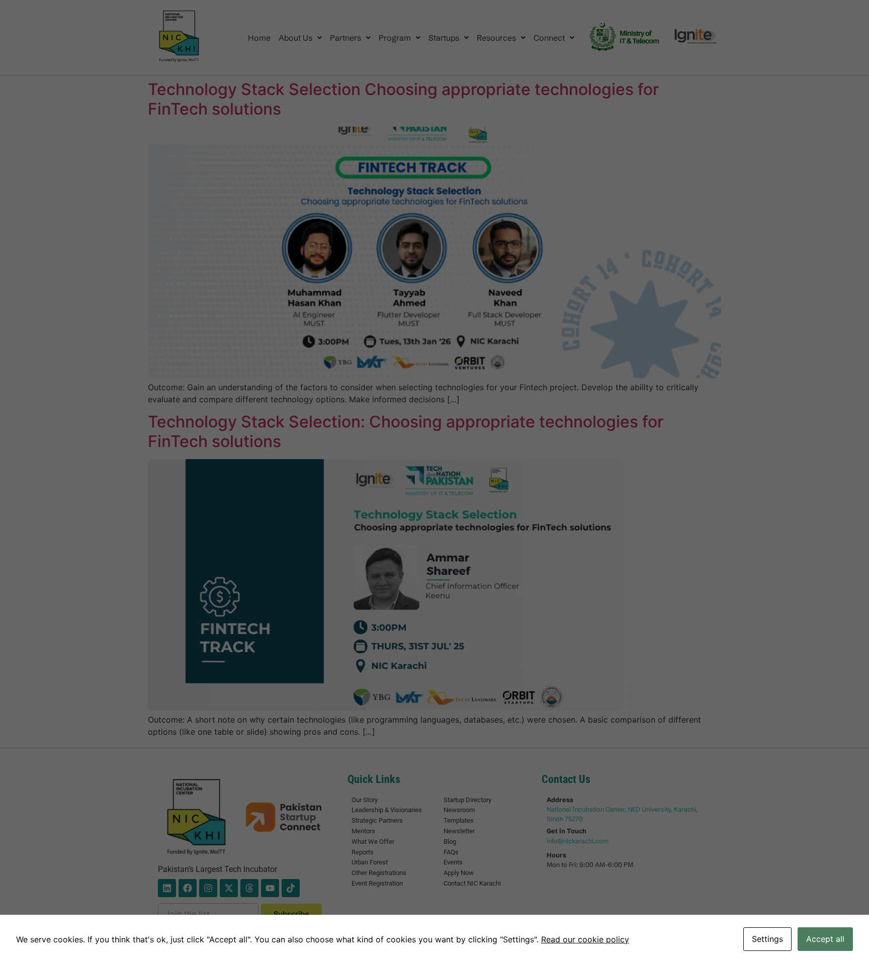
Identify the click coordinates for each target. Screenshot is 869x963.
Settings (767, 939)
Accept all (825, 939)
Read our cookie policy (585, 939)
